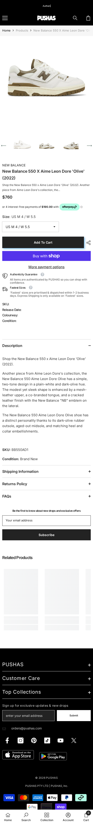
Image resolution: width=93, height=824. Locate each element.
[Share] (87, 242)
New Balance (14, 165)
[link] (21, 621)
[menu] (5, 18)
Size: (19, 217)
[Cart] (88, 18)
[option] (46, 82)
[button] (3, 145)
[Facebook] (7, 740)
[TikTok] (47, 740)
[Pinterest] (34, 740)
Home (6, 30)
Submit (74, 715)
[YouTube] (60, 740)
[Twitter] (74, 740)
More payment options (46, 267)
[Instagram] (21, 740)
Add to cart (43, 242)
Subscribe (46, 535)
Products (22, 30)
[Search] (75, 18)
